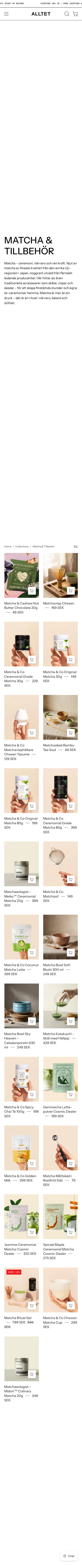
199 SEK (57, 1116)
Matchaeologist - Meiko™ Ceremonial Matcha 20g (20, 896)
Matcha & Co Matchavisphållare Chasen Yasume (18, 749)
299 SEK (10, 974)
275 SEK (49, 1258)
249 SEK (49, 974)
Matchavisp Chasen (58, 603)
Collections (22, 546)
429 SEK (49, 1043)
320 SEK (30, 1254)
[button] (66, 14)
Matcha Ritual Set (18, 1318)
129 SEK (10, 759)
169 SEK (57, 608)
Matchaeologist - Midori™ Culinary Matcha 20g (17, 1391)
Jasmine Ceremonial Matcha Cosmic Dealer (20, 1249)
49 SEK (18, 612)
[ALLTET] (41, 13)
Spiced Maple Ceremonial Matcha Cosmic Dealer (58, 1249)
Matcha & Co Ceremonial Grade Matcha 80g (57, 823)
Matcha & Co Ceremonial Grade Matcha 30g (18, 676)
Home (7, 546)
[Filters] (75, 546)
